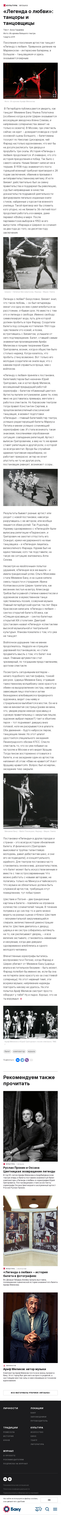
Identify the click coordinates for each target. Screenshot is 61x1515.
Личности (11, 1365)
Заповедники (38, 1417)
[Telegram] (22, 1060)
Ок (49, 1500)
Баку (33, 1413)
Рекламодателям (13, 1459)
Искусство (22, 1268)
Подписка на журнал (15, 1464)
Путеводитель (39, 1421)
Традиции (10, 1427)
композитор (19, 1051)
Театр (34, 1440)
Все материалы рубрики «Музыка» (30, 1393)
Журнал (8, 1451)
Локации (37, 1408)
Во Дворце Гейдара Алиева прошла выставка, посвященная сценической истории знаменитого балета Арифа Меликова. (30, 1282)
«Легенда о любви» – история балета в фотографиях (25, 1274)
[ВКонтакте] (18, 1060)
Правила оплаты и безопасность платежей (20, 1493)
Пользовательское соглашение (16, 1485)
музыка (31, 1051)
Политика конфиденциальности (16, 1489)
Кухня (6, 1440)
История (8, 1436)
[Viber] (27, 1060)
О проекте (9, 1455)
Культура (11, 5)
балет (7, 1051)
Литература (37, 1444)
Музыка (23, 5)
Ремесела (9, 1432)
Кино (33, 1436)
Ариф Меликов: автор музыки (24, 1369)
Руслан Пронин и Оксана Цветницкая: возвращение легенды (29, 1169)
